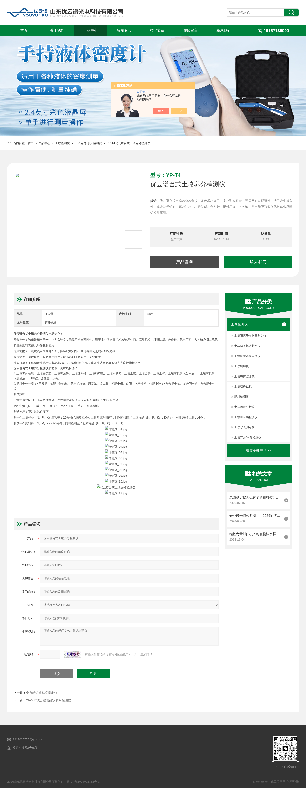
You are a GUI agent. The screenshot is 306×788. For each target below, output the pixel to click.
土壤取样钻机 (243, 386)
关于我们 (57, 30)
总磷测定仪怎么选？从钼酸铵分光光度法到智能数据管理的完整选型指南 (255, 497)
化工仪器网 (278, 781)
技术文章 (157, 30)
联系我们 (223, 30)
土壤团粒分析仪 (244, 407)
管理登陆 (293, 781)
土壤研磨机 (241, 366)
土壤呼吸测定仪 (244, 427)
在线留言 (190, 30)
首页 (23, 30)
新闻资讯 (124, 30)
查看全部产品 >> (258, 450)
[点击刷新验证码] (72, 654)
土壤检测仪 (62, 143)
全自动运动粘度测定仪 (41, 692)
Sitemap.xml (261, 781)
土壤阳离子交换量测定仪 (250, 335)
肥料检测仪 (241, 396)
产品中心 (90, 30)
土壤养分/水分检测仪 (88, 143)
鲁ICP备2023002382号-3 (83, 781)
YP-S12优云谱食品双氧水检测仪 (48, 700)
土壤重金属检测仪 (245, 417)
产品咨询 (184, 262)
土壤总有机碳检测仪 (247, 345)
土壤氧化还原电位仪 (247, 356)
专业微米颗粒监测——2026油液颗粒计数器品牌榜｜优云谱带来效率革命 (255, 515)
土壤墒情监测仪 (244, 376)
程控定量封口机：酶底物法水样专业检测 (255, 534)
